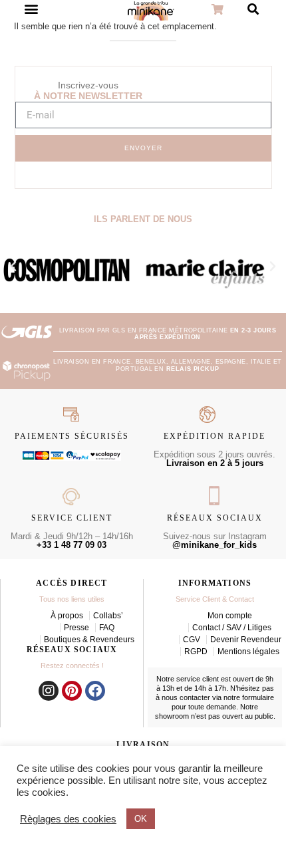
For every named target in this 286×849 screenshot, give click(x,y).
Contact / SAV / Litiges (231, 627)
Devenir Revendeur (245, 639)
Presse (76, 627)
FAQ (106, 627)
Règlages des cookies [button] (68, 819)
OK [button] (140, 819)
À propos (67, 615)
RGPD (196, 651)
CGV (191, 639)
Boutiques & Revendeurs (89, 639)
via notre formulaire (243, 697)
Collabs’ (108, 615)
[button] (13, 266)
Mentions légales (248, 651)
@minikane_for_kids (214, 545)
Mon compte (230, 615)
